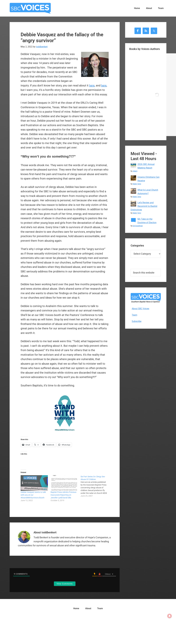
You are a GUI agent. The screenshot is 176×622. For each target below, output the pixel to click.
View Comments (65, 584)
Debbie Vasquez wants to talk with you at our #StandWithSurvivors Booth (33, 495)
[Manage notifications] (169, 616)
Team (134, 315)
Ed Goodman (138, 226)
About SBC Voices (140, 308)
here (92, 85)
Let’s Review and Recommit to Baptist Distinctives (144, 206)
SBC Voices (30, 8)
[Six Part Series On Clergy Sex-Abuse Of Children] (96, 486)
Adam (135, 171)
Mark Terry (137, 184)
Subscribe (136, 321)
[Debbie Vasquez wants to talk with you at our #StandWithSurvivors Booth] (34, 483)
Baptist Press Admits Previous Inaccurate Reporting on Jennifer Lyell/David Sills (63, 495)
